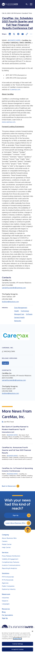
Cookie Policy (17, 638)
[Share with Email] (22, 34)
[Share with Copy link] (26, 34)
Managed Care (19, 314)
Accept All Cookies (17, 649)
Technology (25, 311)
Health (16, 311)
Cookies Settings (17, 644)
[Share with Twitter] (14, 34)
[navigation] (31, 4)
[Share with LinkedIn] (9, 34)
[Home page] (10, 4)
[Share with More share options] (31, 34)
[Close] (32, 631)
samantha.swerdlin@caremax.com (14, 288)
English (5, 363)
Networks (17, 321)
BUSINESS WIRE (14, 40)
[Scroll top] (27, 529)
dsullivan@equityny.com (10, 302)
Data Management (20, 308)
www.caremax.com (8, 122)
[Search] (27, 4)
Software (29, 314)
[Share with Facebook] (18, 34)
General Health (19, 317)
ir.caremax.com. (15, 89)
